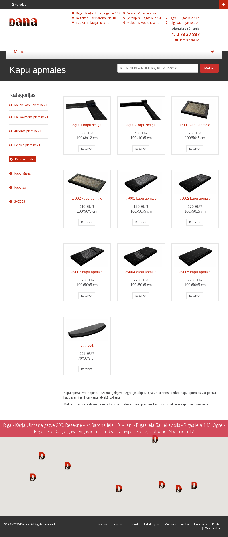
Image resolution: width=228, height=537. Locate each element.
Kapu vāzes (22, 173)
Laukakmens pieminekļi (31, 117)
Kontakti (217, 524)
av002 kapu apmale (195, 198)
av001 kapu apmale (141, 198)
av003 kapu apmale (87, 272)
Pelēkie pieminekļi (27, 145)
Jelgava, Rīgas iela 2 (184, 22)
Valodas (20, 4)
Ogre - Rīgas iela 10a (185, 18)
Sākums (102, 524)
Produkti (133, 524)
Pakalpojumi (152, 524)
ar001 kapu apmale (195, 125)
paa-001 (87, 345)
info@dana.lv (189, 40)
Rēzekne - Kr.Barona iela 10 (96, 18)
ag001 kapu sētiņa (87, 125)
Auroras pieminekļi (27, 131)
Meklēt (209, 68)
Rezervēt (86, 149)
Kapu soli (20, 187)
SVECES (19, 201)
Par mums (200, 524)
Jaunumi (118, 524)
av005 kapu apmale (195, 272)
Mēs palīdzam (213, 528)
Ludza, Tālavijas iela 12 (93, 22)
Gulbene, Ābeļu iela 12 (143, 22)
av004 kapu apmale (141, 272)
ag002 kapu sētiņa (141, 125)
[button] (42, 455)
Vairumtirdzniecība (177, 524)
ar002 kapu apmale (87, 198)
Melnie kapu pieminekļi (30, 105)
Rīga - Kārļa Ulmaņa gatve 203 (98, 13)
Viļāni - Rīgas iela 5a (141, 13)
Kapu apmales (25, 159)
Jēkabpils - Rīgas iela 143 (145, 18)
